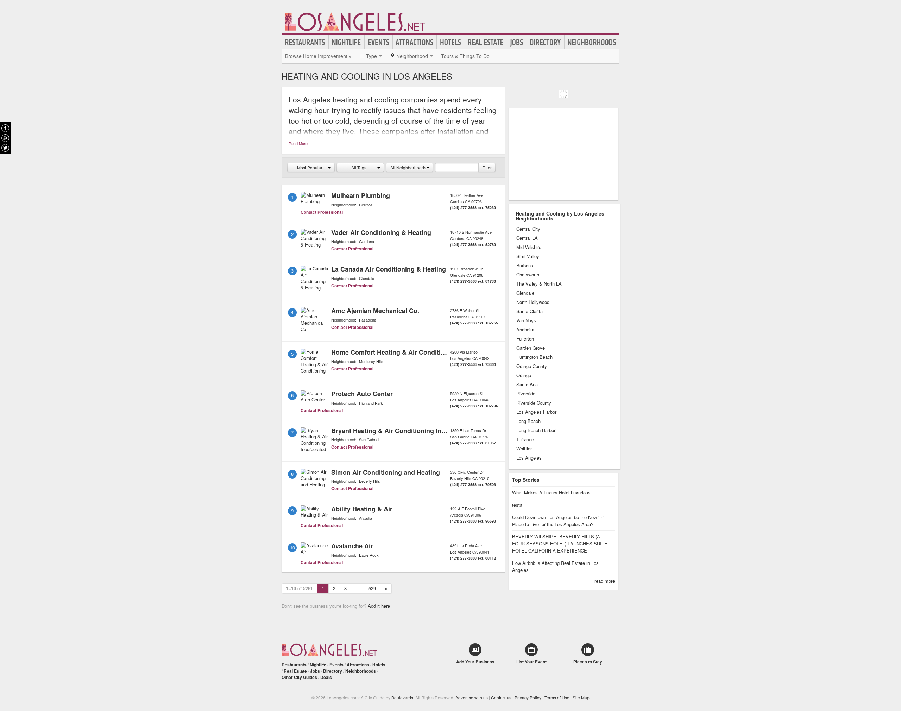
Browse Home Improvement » (318, 56)
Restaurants (305, 42)
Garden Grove (530, 348)
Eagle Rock (369, 555)
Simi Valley (527, 256)
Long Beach (528, 421)
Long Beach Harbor (535, 430)
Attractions (414, 42)
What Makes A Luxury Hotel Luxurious (551, 492)
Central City (528, 229)
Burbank (524, 265)
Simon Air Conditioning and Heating (385, 472)
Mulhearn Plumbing (360, 195)
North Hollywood (532, 302)
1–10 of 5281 (299, 588)
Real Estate (486, 42)
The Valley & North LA (539, 284)
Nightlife (346, 42)
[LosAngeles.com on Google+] (5, 138)
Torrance (525, 439)
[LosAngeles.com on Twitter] (5, 148)
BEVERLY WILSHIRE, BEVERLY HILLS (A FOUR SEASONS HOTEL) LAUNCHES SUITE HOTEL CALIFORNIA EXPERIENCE (559, 543)
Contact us (501, 697)
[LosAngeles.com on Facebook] (5, 128)
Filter (487, 167)
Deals (326, 677)
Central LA (527, 238)
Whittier (524, 448)
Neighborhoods (592, 42)
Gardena (366, 241)
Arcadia (365, 518)
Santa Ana (527, 384)
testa (517, 504)
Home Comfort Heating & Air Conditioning (394, 352)
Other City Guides (299, 677)
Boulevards (402, 697)
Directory (545, 42)
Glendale (366, 278)
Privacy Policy (528, 697)
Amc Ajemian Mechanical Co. (375, 310)
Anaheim (525, 329)
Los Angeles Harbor (536, 412)
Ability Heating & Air (361, 508)
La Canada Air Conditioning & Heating (388, 269)
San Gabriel (369, 439)
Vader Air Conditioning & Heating (381, 232)
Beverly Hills (369, 481)
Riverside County (533, 403)
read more (604, 581)
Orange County (531, 366)
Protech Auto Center (362, 393)
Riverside (525, 394)
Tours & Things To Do (465, 56)
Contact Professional (322, 212)
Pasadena (367, 320)
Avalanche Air (352, 545)
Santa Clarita (529, 311)
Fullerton (525, 339)
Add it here (379, 606)
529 (372, 588)
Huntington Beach (534, 357)
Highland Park (371, 403)
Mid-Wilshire (528, 247)
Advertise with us (471, 697)
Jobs (517, 42)
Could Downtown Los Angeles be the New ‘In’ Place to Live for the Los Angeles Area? (558, 521)
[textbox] (457, 167)
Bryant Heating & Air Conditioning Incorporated (402, 430)
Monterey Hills (371, 361)
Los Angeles (529, 458)
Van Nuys (526, 320)
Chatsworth (527, 274)
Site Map (581, 697)
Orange (523, 375)
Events (378, 42)
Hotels (451, 42)
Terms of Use (556, 697)
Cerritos (366, 204)
